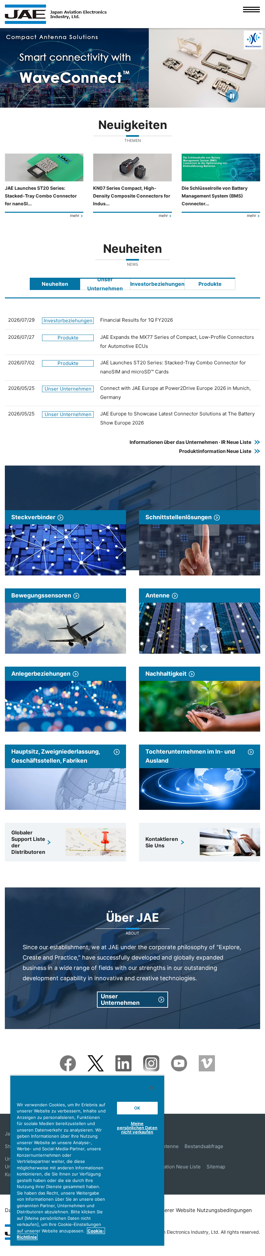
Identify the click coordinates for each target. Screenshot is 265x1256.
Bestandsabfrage (204, 1146)
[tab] (55, 284)
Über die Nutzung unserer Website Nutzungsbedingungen (181, 1210)
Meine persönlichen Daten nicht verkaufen (137, 1127)
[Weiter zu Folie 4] (141, 99)
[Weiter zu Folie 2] (129, 99)
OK (137, 1108)
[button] (10, 67)
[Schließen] (152, 1088)
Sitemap (216, 1167)
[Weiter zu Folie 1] (123, 99)
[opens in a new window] (68, 1060)
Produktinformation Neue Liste (166, 1167)
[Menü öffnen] (251, 14)
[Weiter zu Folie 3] (134, 99)
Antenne (169, 1146)
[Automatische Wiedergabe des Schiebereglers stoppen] (232, 96)
